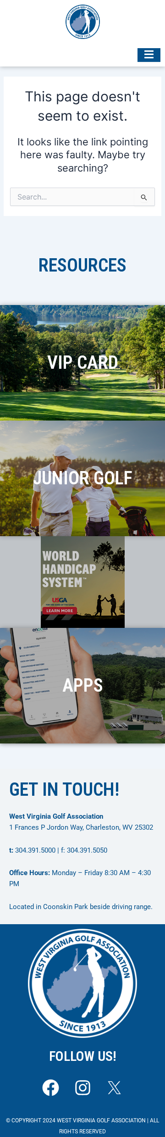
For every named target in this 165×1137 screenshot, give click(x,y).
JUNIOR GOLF (82, 478)
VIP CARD (82, 362)
